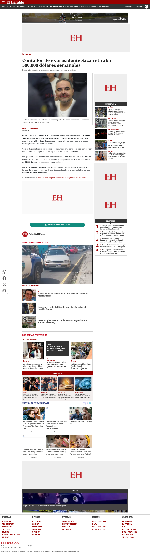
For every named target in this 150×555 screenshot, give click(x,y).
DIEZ (124, 526)
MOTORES (66, 529)
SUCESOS (6, 529)
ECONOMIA (7, 526)
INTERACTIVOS (98, 529)
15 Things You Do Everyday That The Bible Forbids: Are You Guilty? (80, 451)
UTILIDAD (66, 517)
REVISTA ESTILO (129, 529)
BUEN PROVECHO (129, 532)
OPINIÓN (36, 532)
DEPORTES (36, 521)
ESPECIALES (37, 526)
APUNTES (36, 534)
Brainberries (34, 431)
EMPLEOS (66, 526)
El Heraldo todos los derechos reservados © (17, 546)
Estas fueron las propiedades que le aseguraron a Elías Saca (62, 177)
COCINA (35, 524)
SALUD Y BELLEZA (69, 524)
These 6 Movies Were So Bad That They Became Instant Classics (33, 451)
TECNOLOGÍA (68, 521)
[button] (4, 271)
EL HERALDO (127, 521)
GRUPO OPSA (127, 517)
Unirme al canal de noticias (59, 225)
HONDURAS (7, 521)
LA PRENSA (127, 524)
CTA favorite (57, 457)
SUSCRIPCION (128, 537)
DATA (94, 524)
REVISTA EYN (127, 534)
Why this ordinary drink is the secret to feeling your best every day (56, 451)
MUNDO (5, 532)
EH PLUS (96, 517)
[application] (57, 264)
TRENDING (37, 529)
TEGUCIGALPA (8, 524)
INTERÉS (36, 517)
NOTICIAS (6, 517)
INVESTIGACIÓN (99, 521)
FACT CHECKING (99, 526)
